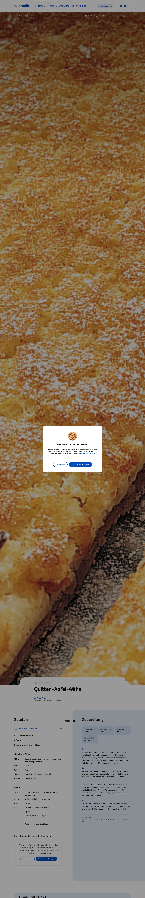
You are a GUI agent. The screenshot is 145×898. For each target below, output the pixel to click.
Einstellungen (60, 464)
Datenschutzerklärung (87, 453)
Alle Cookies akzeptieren (80, 464)
